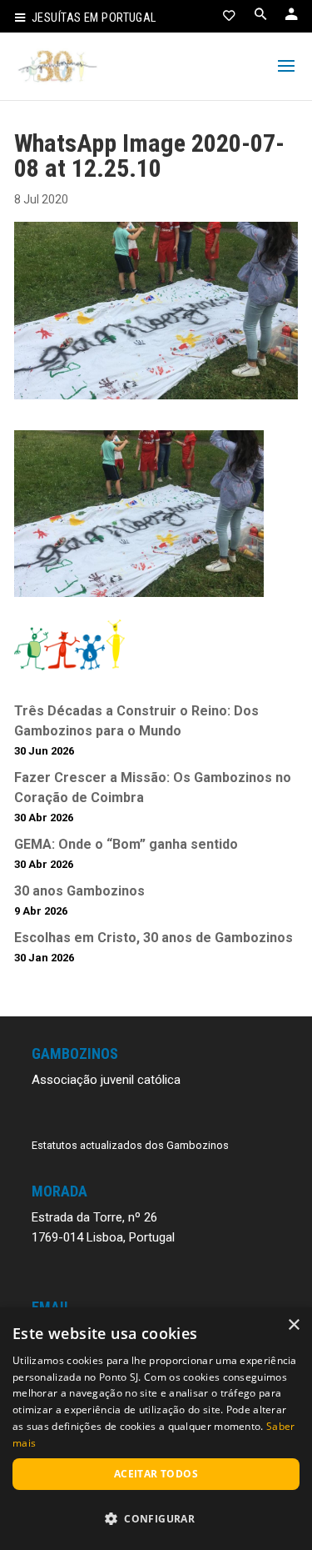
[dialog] (156, 1428)
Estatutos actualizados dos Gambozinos (130, 1145)
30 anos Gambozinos (79, 891)
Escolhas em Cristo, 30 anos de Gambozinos (153, 938)
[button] (156, 1519)
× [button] (293, 1325)
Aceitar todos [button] (156, 1474)
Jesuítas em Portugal (94, 18)
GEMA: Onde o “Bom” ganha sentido (126, 844)
